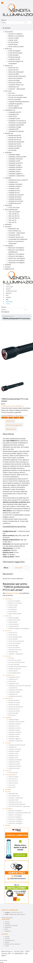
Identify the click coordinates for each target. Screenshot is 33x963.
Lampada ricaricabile (15, 184)
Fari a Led (8, 91)
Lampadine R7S (13, 129)
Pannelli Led (9, 133)
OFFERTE (8, 265)
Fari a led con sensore (15, 95)
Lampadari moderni (14, 169)
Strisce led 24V (13, 70)
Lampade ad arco (14, 190)
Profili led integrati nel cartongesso (18, 628)
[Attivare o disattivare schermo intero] (4, 960)
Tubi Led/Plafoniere (11, 209)
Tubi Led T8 (12, 222)
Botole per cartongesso (16, 248)
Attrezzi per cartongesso (16, 258)
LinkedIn (16, 418)
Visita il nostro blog (7, 917)
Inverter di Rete (13, 38)
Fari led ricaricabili (14, 99)
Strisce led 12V (13, 68)
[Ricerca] (26, 22)
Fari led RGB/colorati (15, 108)
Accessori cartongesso (16, 256)
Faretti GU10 (12, 116)
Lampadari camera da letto (17, 157)
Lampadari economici (15, 163)
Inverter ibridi (12, 40)
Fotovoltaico (9, 32)
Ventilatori (8, 224)
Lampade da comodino (16, 195)
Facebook (4, 418)
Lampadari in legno (14, 165)
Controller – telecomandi (16, 89)
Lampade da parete (14, 199)
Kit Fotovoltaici (13, 42)
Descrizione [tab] (10, 421)
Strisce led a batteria (15, 78)
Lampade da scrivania (15, 201)
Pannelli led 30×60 (14, 144)
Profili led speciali (14, 57)
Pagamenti (8, 293)
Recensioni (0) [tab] (11, 429)
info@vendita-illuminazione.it (17, 914)
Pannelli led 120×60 (14, 146)
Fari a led (11, 93)
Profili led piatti (13, 55)
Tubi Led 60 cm (13, 214)
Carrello (7, 936)
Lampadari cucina (14, 161)
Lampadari (8, 152)
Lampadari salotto (14, 171)
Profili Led (8, 49)
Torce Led (8, 205)
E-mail (21, 418)
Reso (7, 295)
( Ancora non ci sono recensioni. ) (12, 406)
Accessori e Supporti (15, 34)
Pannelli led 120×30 (14, 137)
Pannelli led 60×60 (14, 135)
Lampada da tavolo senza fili (18, 180)
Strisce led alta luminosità (17, 76)
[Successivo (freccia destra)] (2, 962)
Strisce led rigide (14, 80)
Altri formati (12, 150)
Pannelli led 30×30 (14, 140)
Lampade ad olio (14, 193)
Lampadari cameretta (15, 159)
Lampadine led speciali (16, 131)
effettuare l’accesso (12, 593)
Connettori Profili (14, 235)
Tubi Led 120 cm (13, 216)
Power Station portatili (15, 46)
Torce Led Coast (13, 207)
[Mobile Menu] (2, 3)
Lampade (8, 178)
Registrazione (9, 269)
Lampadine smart (14, 118)
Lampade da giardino (15, 104)
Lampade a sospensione (16, 176)
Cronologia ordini (10, 940)
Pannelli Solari (13, 44)
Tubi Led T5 (12, 220)
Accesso (7, 267)
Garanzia (8, 289)
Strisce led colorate (14, 82)
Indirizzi (7, 942)
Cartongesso (9, 245)
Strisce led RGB (13, 74)
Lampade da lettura (14, 197)
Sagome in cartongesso (16, 254)
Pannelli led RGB (13, 148)
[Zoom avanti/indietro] (6, 960)
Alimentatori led (13, 87)
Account (7, 938)
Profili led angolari (14, 51)
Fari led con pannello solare (17, 97)
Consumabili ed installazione (17, 239)
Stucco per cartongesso (16, 260)
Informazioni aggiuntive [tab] (14, 425)
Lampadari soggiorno (15, 173)
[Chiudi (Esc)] (0, 960)
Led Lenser (18, 568)
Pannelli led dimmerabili (16, 142)
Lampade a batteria (14, 186)
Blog (7, 299)
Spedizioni (8, 297)
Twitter (10, 418)
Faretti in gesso (13, 106)
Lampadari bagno (14, 154)
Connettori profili (14, 59)
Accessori (8, 226)
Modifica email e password (12, 944)
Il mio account (9, 286)
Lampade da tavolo (14, 203)
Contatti (8, 284)
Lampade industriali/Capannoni (18, 101)
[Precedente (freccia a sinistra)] (0, 962)
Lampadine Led (10, 110)
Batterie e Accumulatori (16, 36)
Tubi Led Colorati (14, 212)
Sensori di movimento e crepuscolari (19, 806)
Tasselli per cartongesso (16, 262)
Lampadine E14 (13, 114)
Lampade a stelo (13, 188)
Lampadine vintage (14, 127)
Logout (7, 946)
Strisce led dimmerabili (16, 72)
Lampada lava (13, 182)
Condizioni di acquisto (11, 291)
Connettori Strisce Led (15, 85)
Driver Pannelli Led (14, 231)
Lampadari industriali (15, 167)
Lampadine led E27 (14, 112)
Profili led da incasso (15, 53)
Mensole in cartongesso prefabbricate (19, 813)
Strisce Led (8, 65)
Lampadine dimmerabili (16, 125)
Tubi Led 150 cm (13, 218)
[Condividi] (2, 960)
